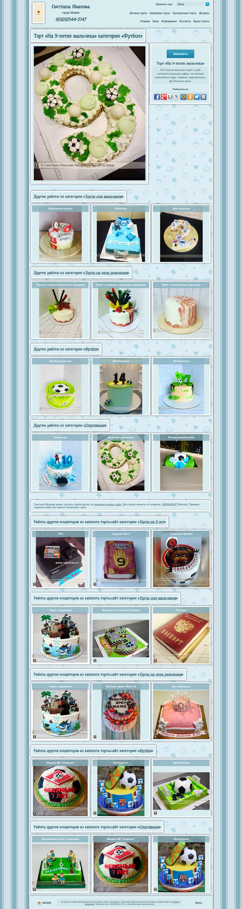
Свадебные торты (160, 13)
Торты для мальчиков (103, 196)
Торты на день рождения (106, 273)
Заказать (180, 54)
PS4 (60, 533)
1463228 (46, 902)
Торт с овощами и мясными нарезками (121, 284)
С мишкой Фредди (181, 533)
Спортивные (95, 425)
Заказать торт (164, 4)
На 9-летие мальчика (121, 437)
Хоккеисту (60, 437)
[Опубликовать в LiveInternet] (170, 97)
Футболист (120, 762)
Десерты (204, 13)
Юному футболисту (181, 437)
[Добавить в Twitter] (197, 97)
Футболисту (121, 361)
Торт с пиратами (60, 610)
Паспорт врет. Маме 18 (121, 686)
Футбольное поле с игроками (60, 839)
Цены (155, 21)
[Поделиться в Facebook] (157, 97)
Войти (198, 902)
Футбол (91, 349)
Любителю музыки (60, 208)
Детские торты (138, 13)
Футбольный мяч (60, 361)
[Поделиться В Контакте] (203, 97)
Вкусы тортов (201, 21)
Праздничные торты (184, 13)
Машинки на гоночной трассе (121, 610)
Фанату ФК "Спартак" (60, 762)
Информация (169, 21)
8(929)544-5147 (70, 19)
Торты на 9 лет (151, 522)
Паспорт (181, 610)
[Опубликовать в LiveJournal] (177, 97)
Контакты (185, 21)
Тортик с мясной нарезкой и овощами (60, 284)
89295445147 (169, 504)
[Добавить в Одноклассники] (190, 97)
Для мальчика (181, 208)
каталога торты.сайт (107, 504)
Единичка (121, 208)
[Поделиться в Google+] (164, 97)
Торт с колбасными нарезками (181, 284)
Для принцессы (181, 686)
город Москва (70, 12)
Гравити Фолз (121, 533)
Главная (145, 21)
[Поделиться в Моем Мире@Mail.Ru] (184, 97)
